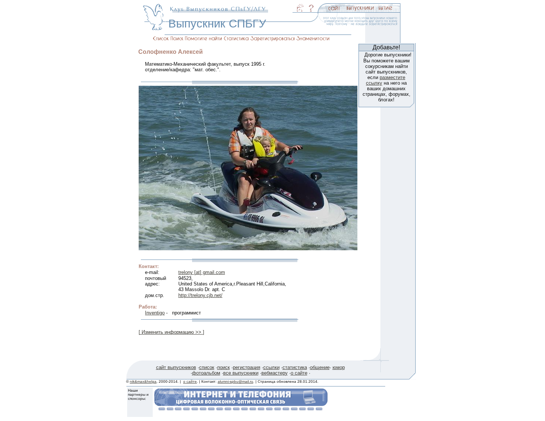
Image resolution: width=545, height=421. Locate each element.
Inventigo (155, 313)
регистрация (246, 367)
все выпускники (240, 373)
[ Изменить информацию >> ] (171, 332)
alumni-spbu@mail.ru (235, 381)
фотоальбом (206, 373)
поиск (223, 367)
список (206, 367)
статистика (295, 367)
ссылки (271, 367)
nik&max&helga (143, 381)
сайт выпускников (176, 367)
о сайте (299, 373)
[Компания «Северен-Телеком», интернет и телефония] (241, 408)
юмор (339, 367)
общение (320, 367)
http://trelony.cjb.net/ (200, 295)
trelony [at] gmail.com (201, 272)
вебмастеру (274, 373)
